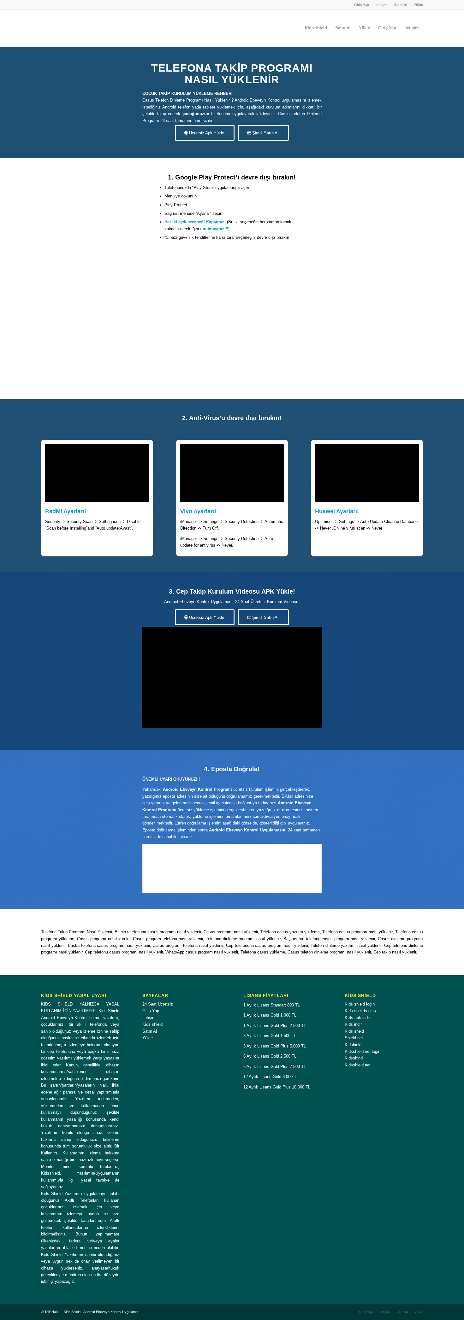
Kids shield (152, 1024)
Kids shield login (360, 1004)
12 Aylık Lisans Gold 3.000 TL (271, 1076)
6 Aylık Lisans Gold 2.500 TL (269, 1056)
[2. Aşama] (232, 868)
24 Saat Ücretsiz (157, 1004)
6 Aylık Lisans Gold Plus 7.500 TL (274, 1066)
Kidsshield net (358, 1065)
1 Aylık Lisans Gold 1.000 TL (269, 1015)
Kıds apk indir (357, 1017)
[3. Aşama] (292, 868)
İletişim (382, 5)
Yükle (418, 5)
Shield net (354, 1037)
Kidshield (353, 1044)
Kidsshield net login (362, 1051)
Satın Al (400, 5)
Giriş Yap (361, 5)
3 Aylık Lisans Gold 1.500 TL (269, 1035)
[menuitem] (361, 4)
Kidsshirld (354, 1058)
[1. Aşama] (172, 868)
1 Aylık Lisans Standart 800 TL (271, 1005)
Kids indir (353, 1024)
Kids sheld (354, 1031)
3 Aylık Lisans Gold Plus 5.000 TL (274, 1046)
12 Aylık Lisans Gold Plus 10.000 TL (276, 1087)
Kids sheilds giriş (360, 1010)
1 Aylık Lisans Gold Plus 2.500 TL (274, 1025)
